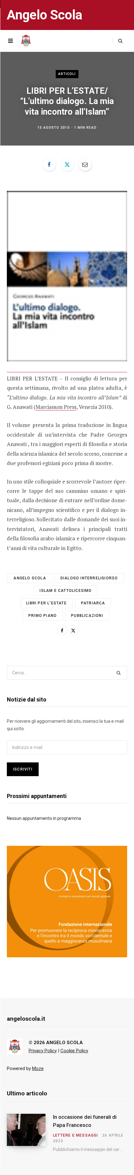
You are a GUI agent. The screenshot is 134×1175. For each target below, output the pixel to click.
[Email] (85, 164)
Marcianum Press (56, 406)
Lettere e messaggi (75, 1135)
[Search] (117, 40)
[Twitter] (67, 164)
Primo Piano (42, 615)
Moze (38, 1068)
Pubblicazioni (87, 615)
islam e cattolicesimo (66, 590)
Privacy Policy (43, 1051)
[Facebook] (49, 164)
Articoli (67, 74)
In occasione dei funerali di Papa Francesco (85, 1121)
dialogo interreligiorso (89, 578)
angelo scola (29, 578)
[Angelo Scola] (25, 40)
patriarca (93, 603)
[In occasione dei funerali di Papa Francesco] (30, 1133)
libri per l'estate (46, 603)
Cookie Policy (74, 1051)
